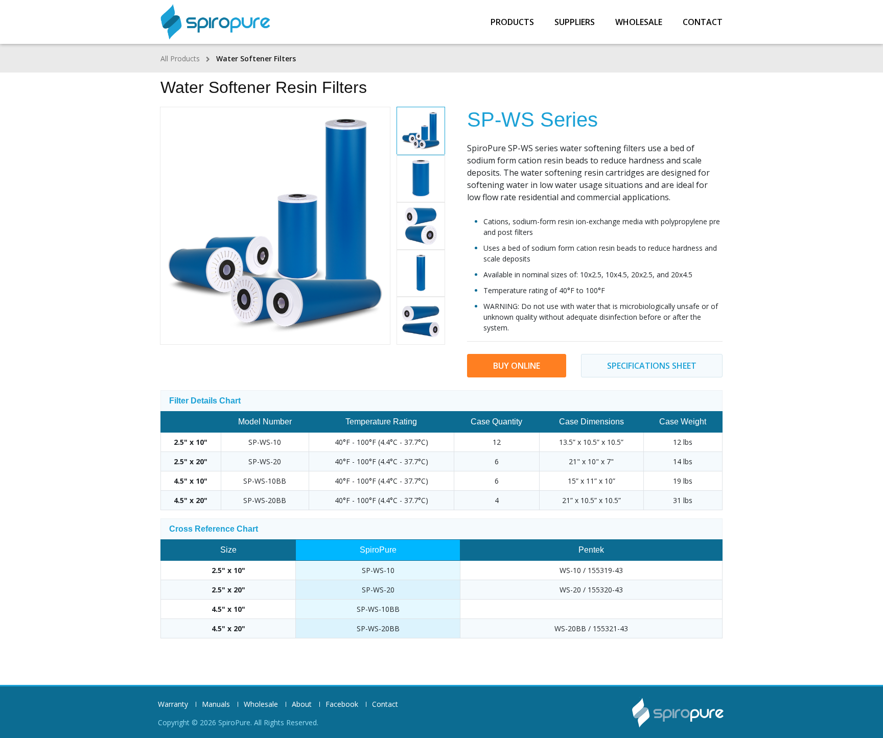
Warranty (173, 704)
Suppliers (574, 22)
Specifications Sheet (651, 365)
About (302, 704)
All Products (180, 58)
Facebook (342, 704)
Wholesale (638, 22)
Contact (703, 22)
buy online (516, 365)
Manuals (216, 704)
